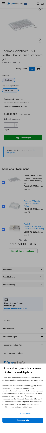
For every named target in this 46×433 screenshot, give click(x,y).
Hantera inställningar (23, 413)
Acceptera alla (23, 420)
